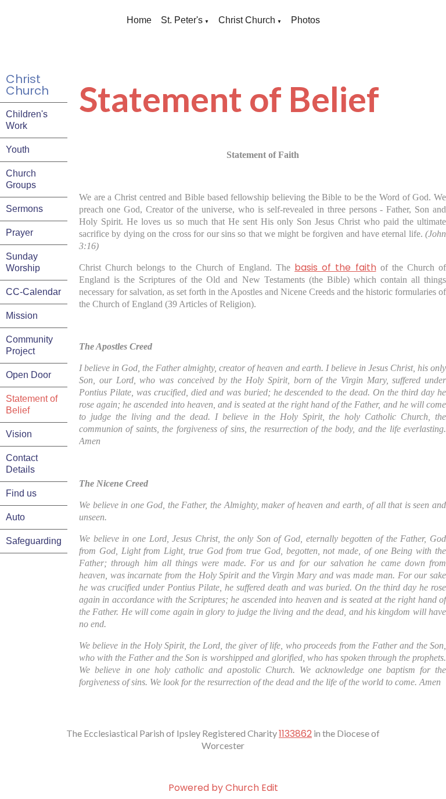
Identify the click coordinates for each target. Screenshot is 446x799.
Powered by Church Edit (223, 787)
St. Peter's (182, 20)
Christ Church (246, 20)
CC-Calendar (33, 292)
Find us (21, 493)
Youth (18, 149)
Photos (305, 20)
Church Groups (21, 179)
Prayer (19, 232)
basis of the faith (335, 267)
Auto (15, 517)
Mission (22, 316)
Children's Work (27, 120)
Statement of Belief (31, 404)
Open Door (28, 375)
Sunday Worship (23, 262)
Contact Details (22, 463)
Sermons (24, 209)
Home (139, 20)
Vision (19, 434)
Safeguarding (34, 541)
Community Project (29, 345)
